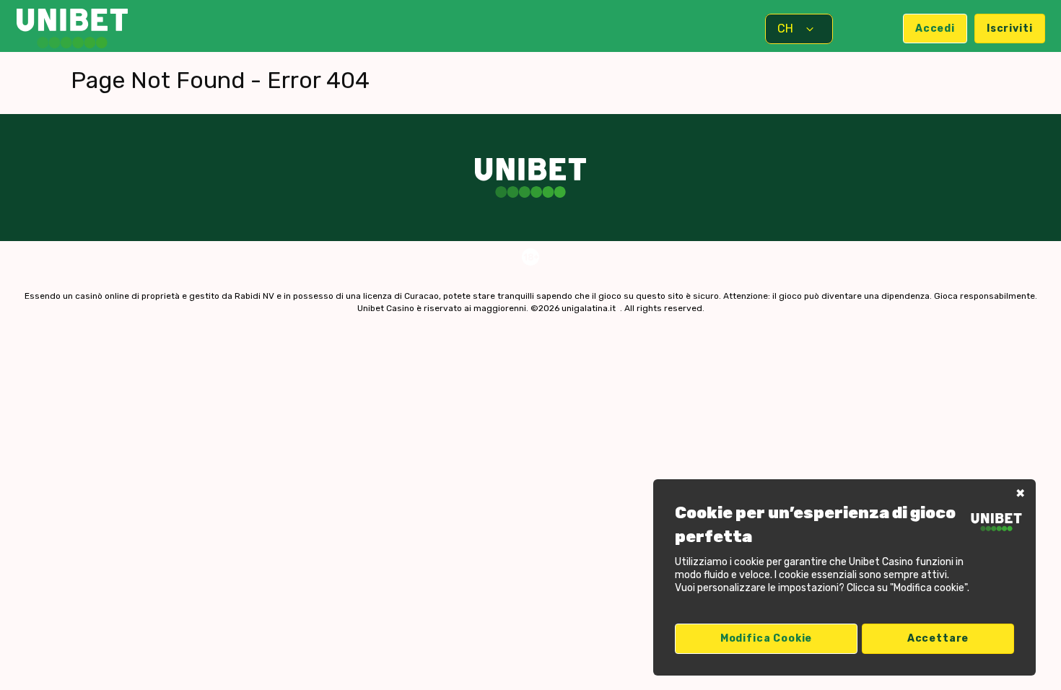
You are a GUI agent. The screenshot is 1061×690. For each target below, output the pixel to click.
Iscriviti (1010, 28)
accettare (938, 638)
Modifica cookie (766, 638)
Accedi (935, 28)
